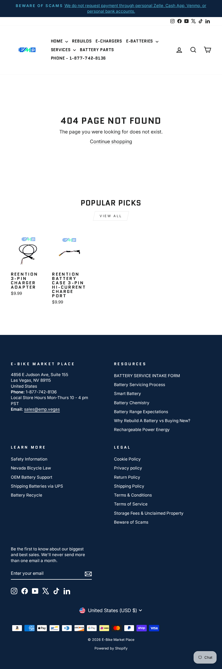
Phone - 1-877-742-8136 (78, 58)
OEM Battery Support (31, 477)
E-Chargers (109, 41)
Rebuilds (82, 41)
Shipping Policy (129, 486)
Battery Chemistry (131, 402)
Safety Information (29, 459)
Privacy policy (128, 468)
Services (61, 50)
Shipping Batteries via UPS (37, 486)
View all (111, 216)
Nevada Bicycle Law (31, 468)
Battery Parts (97, 50)
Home (57, 41)
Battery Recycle (26, 495)
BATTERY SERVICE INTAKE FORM (147, 375)
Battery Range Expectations (141, 411)
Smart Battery (127, 393)
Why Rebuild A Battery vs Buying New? (152, 420)
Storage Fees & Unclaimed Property (149, 513)
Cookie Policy (127, 459)
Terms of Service (131, 504)
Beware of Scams (131, 522)
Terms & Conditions (133, 495)
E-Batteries (140, 41)
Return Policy (127, 477)
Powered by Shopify (111, 648)
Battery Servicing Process (139, 384)
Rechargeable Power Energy (142, 429)
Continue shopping (111, 141)
